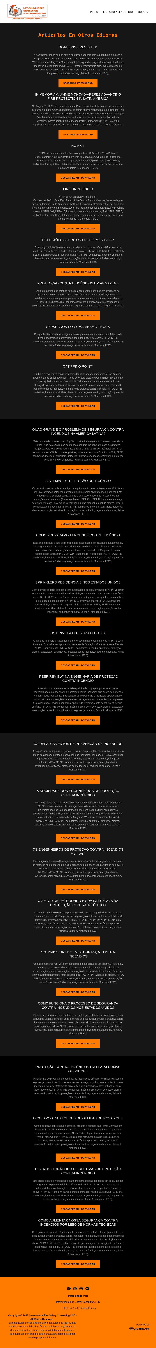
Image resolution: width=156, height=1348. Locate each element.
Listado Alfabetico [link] (118, 12)
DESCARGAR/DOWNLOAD (78, 83)
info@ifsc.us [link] (89, 1308)
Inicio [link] (94, 12)
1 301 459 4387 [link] (72, 1308)
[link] (27, 11)
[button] (143, 12)
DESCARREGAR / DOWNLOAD (78, 178)
